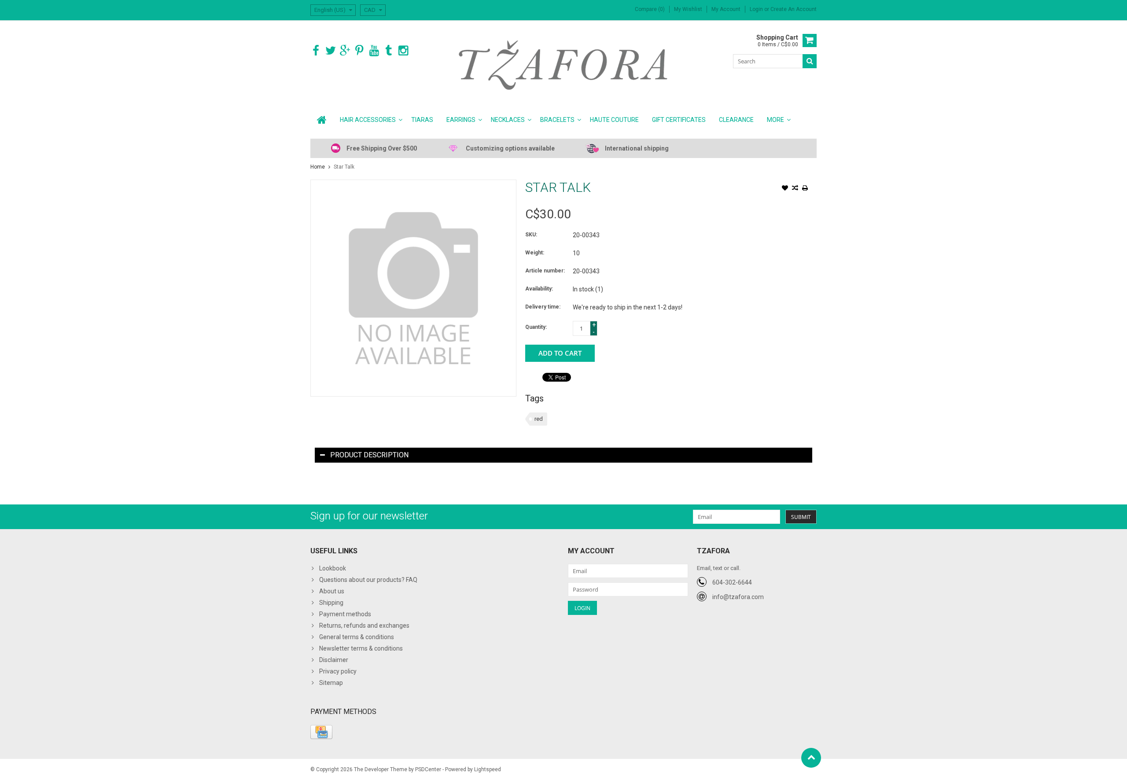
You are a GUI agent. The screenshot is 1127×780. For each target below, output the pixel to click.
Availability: (539, 289)
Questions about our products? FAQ (368, 579)
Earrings (460, 119)
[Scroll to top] (811, 758)
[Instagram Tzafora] (403, 51)
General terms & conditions (356, 636)
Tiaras (422, 119)
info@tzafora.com (738, 596)
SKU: (531, 235)
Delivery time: (542, 307)
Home (317, 167)
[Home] (321, 119)
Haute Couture (614, 119)
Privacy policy (338, 671)
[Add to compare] (795, 189)
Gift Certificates (679, 119)
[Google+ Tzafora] (344, 51)
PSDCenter (428, 769)
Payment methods (345, 614)
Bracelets (557, 119)
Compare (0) (650, 9)
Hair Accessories (368, 119)
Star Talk (344, 167)
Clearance (736, 119)
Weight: (534, 253)
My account (725, 9)
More (775, 119)
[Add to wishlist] (785, 189)
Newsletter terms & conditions (361, 648)
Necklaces (508, 119)
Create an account (793, 9)
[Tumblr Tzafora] (388, 51)
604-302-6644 (732, 582)
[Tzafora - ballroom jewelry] (563, 64)
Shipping (331, 602)
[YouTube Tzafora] (373, 51)
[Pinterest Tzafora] (359, 51)
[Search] (810, 61)
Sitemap (331, 682)
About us (331, 591)
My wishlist (688, 9)
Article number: (545, 271)
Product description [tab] (369, 455)
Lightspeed (487, 769)
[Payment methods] (321, 732)
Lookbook (332, 568)
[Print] (805, 189)
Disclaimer (333, 659)
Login (757, 9)
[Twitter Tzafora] (330, 51)
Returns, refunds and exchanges (364, 625)
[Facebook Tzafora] (315, 51)
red (538, 419)
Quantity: (536, 327)
